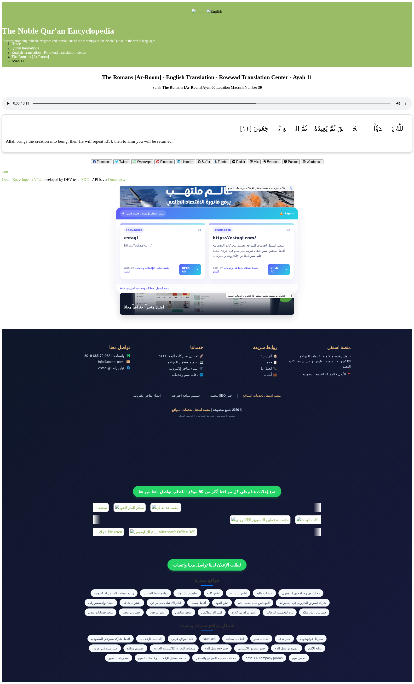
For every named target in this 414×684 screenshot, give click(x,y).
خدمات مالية (264, 593)
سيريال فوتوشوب (311, 639)
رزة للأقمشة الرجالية (279, 612)
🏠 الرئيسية (269, 356)
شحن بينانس (183, 612)
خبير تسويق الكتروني (251, 648)
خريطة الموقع (186, 415)
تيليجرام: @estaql (111, 368)
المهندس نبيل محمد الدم (254, 603)
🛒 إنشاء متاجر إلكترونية (186, 368)
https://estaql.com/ (234, 238)
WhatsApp (143, 162)
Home (16, 44)
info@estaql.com (111, 362)
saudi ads (209, 639)
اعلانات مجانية (235, 639)
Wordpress (314, 162)
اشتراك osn (158, 612)
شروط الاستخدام (205, 415)
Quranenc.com (119, 179)
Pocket (292, 162)
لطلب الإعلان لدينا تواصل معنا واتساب (207, 565)
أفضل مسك (198, 603)
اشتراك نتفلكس (211, 612)
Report (289, 213)
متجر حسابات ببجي (100, 612)
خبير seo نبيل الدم (216, 648)
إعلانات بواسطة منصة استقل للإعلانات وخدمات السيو (257, 188)
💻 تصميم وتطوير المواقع (185, 362)
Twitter (123, 162)
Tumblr (222, 162)
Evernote (272, 162)
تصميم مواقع (135, 648)
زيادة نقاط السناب (155, 593)
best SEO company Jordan (264, 658)
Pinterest (166, 162)
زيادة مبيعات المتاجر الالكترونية (114, 593)
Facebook (103, 162)
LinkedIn (186, 162)
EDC (85, 179)
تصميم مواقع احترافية (185, 395)
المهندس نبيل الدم (287, 648)
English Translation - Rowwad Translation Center (49, 52)
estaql (131, 238)
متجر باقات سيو (119, 658)
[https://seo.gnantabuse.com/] (207, 196)
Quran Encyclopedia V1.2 (22, 179)
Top (5, 171)
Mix (256, 162)
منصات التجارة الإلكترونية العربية (174, 648)
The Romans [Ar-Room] (30, 57)
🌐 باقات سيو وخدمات (187, 375)
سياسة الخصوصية (226, 415)
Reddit (240, 162)
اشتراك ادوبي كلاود (244, 612)
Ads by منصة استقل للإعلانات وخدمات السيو (145, 288)
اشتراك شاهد (238, 593)
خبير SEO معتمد (221, 395)
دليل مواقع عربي (182, 639)
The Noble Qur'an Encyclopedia (58, 30)
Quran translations (25, 48)
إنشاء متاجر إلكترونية (147, 395)
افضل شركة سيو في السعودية (110, 639)
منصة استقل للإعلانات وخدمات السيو (162, 658)
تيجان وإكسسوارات (101, 603)
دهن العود (222, 603)
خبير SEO (284, 639)
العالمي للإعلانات (151, 639)
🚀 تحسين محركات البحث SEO (181, 356)
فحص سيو (298, 658)
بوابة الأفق (315, 648)
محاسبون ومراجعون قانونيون (301, 593)
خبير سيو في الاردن (104, 648)
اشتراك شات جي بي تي (165, 603)
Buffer (205, 162)
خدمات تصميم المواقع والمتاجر (216, 658)
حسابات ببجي (131, 612)
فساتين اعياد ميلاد (314, 612)
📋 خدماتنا (270, 362)
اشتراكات (213, 593)
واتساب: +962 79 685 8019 (104, 356)
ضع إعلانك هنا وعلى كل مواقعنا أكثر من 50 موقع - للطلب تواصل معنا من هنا (207, 491)
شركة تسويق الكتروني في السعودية (302, 603)
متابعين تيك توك (187, 593)
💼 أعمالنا (270, 375)
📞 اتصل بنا (269, 368)
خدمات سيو (261, 639)
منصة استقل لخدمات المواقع (262, 395)
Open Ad (190, 269)
